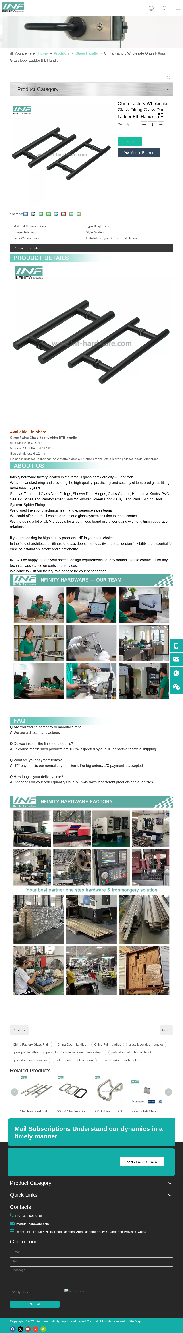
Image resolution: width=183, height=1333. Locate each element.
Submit (35, 1304)
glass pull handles (25, 1052)
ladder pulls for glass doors (75, 1060)
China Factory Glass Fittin (31, 1044)
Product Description (27, 248)
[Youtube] (28, 1329)
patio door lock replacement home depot (74, 1052)
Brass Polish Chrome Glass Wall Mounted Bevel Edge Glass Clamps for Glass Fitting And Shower (147, 1111)
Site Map (135, 1321)
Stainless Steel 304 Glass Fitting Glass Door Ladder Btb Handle (36, 1111)
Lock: (17, 238)
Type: (90, 226)
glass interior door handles (120, 1060)
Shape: (18, 232)
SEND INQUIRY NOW (142, 1161)
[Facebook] (13, 1329)
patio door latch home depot (131, 1052)
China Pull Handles (107, 1044)
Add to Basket (142, 153)
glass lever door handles (146, 1044)
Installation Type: (98, 238)
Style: (90, 232)
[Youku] (35, 1329)
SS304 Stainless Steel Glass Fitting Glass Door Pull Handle (73, 1111)
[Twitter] (20, 1329)
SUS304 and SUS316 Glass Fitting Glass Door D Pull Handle (110, 1111)
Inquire (130, 141)
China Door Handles (72, 1044)
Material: (19, 226)
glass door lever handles (30, 1060)
